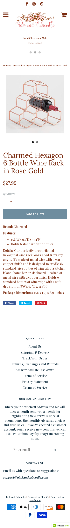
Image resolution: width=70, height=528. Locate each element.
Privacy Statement (35, 382)
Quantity (9, 194)
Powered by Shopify (38, 496)
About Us (35, 346)
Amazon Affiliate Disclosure (35, 370)
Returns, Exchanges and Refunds (35, 364)
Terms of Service (35, 376)
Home (6, 65)
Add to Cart (35, 214)
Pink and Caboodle (16, 496)
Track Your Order (35, 358)
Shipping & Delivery (35, 352)
